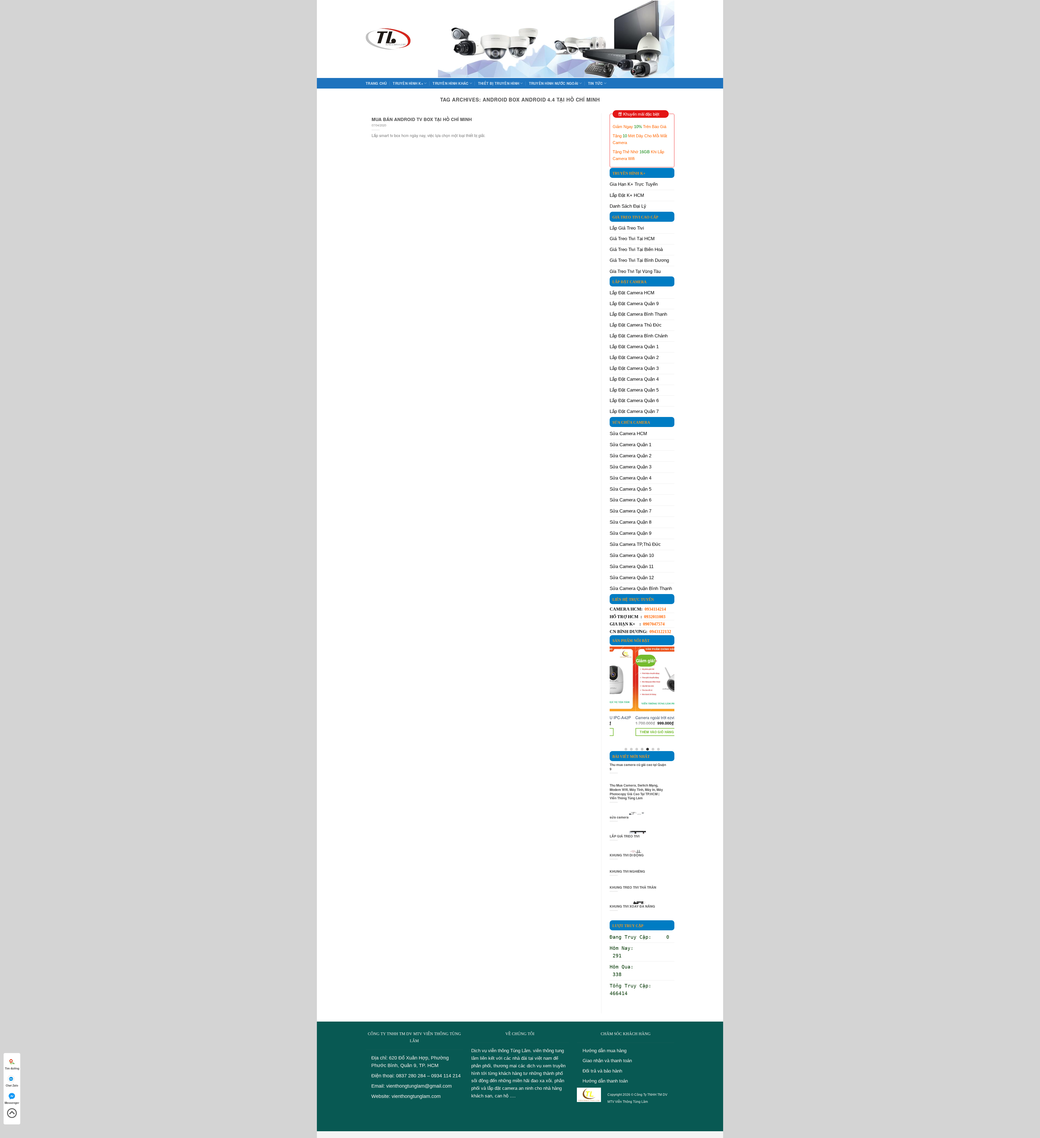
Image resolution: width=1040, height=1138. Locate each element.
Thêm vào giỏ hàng (631, 732)
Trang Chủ (376, 83)
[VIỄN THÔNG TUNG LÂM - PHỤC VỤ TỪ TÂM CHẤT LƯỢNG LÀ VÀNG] (388, 39)
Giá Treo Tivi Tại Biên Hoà (636, 249)
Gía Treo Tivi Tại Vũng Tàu (635, 271)
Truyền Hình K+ (408, 83)
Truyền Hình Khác (450, 83)
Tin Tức (595, 83)
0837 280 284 (411, 1075)
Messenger (12, 1103)
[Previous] (613, 698)
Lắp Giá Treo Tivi (627, 228)
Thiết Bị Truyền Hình (498, 83)
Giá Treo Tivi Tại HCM (632, 238)
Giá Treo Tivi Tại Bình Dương (639, 260)
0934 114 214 (446, 1075)
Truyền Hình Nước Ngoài (553, 83)
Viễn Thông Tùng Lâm (631, 1102)
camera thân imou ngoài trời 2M (637, 717)
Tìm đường (12, 1068)
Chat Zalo (12, 1085)
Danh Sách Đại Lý (628, 206)
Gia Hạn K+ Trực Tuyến (634, 184)
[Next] (671, 698)
